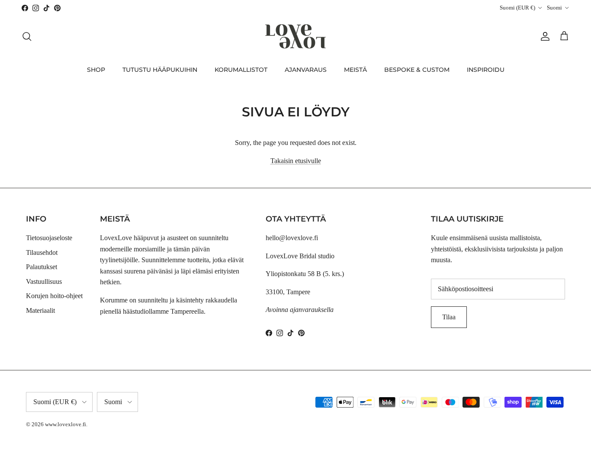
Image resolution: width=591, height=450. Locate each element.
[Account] (543, 36)
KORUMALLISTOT (241, 70)
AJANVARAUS (306, 70)
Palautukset (41, 266)
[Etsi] (27, 36)
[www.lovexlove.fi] (295, 36)
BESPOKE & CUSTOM (417, 70)
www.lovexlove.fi (65, 424)
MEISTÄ (355, 70)
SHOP (96, 70)
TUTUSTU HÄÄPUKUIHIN (159, 70)
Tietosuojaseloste (49, 237)
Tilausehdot (42, 252)
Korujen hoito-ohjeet (54, 295)
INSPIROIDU (485, 70)
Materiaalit (40, 310)
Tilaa (449, 317)
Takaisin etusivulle (295, 160)
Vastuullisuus (44, 281)
